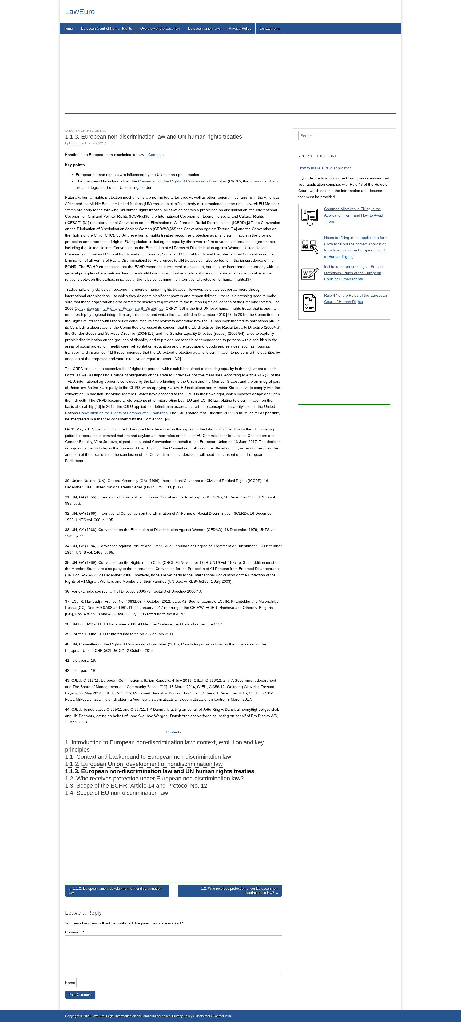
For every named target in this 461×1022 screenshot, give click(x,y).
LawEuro (80, 11)
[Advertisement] (225, 76)
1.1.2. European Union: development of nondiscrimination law (144, 764)
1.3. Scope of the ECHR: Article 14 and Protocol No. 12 (136, 785)
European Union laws (204, 28)
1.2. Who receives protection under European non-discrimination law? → (240, 891)
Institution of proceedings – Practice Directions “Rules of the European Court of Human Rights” (354, 272)
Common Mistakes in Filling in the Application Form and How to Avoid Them (353, 215)
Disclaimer (202, 1016)
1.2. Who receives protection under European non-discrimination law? (154, 778)
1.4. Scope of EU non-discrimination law (116, 792)
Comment (74, 932)
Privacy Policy (240, 28)
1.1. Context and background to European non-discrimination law (148, 756)
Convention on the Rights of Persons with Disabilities (182, 181)
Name (70, 982)
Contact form (270, 28)
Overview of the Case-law (160, 28)
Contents (156, 155)
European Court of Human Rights (106, 28)
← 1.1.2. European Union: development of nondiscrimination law (115, 891)
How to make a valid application (325, 168)
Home (68, 28)
